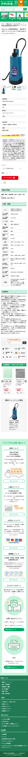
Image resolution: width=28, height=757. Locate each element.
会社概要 (4, 734)
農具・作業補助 (6, 684)
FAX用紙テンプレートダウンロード (10, 726)
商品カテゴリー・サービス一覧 (13, 23)
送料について (5, 704)
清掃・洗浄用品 (6, 693)
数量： (3, 173)
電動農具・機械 (6, 686)
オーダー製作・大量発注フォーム (10, 723)
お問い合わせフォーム (10, 629)
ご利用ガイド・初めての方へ (9, 701)
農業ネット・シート (7, 682)
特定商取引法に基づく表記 (8, 738)
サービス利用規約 (6, 743)
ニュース (4, 736)
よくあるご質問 (6, 719)
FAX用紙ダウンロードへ (11, 667)
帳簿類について (6, 711)
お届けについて (6, 706)
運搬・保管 (5, 691)
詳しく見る (7, 392)
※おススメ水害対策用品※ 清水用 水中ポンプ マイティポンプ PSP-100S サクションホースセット (14, 26)
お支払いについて (6, 708)
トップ (2, 23)
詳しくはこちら (14, 481)
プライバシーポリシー (7, 741)
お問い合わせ (5, 721)
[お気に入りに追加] (5, 182)
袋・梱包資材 (5, 689)
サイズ (3, 165)
